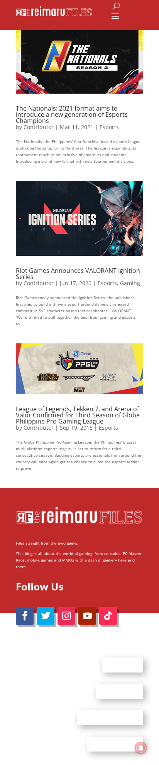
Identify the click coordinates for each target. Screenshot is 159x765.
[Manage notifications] (141, 748)
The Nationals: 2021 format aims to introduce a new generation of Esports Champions (72, 114)
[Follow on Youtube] (87, 616)
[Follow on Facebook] (25, 616)
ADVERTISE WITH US (110, 717)
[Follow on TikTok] (108, 616)
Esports (109, 127)
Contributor (39, 127)
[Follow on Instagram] (66, 616)
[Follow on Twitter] (45, 616)
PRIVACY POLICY (115, 744)
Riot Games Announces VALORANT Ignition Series (78, 273)
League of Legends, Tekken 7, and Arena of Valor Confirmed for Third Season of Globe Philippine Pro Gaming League (78, 415)
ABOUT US (122, 665)
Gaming (130, 283)
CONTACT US (119, 691)
